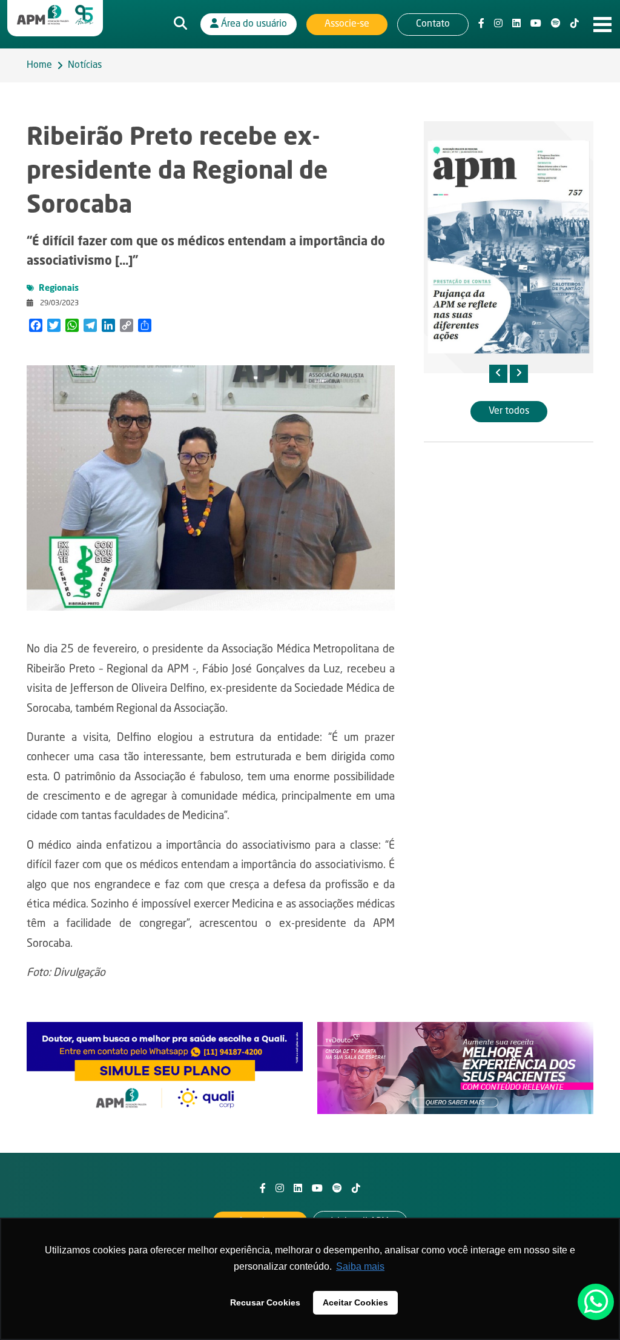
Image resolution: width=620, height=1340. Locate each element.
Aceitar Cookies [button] (355, 1302)
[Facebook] (481, 24)
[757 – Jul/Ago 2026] (508, 247)
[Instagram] (498, 24)
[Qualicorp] (165, 1068)
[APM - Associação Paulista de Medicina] (55, 15)
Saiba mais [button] (360, 1266)
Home (39, 65)
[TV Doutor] (455, 1068)
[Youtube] (535, 24)
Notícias (85, 65)
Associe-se (347, 24)
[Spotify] (556, 24)
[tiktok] (574, 24)
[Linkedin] (516, 24)
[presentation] (498, 374)
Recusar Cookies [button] (265, 1302)
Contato (433, 24)
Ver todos (509, 411)
